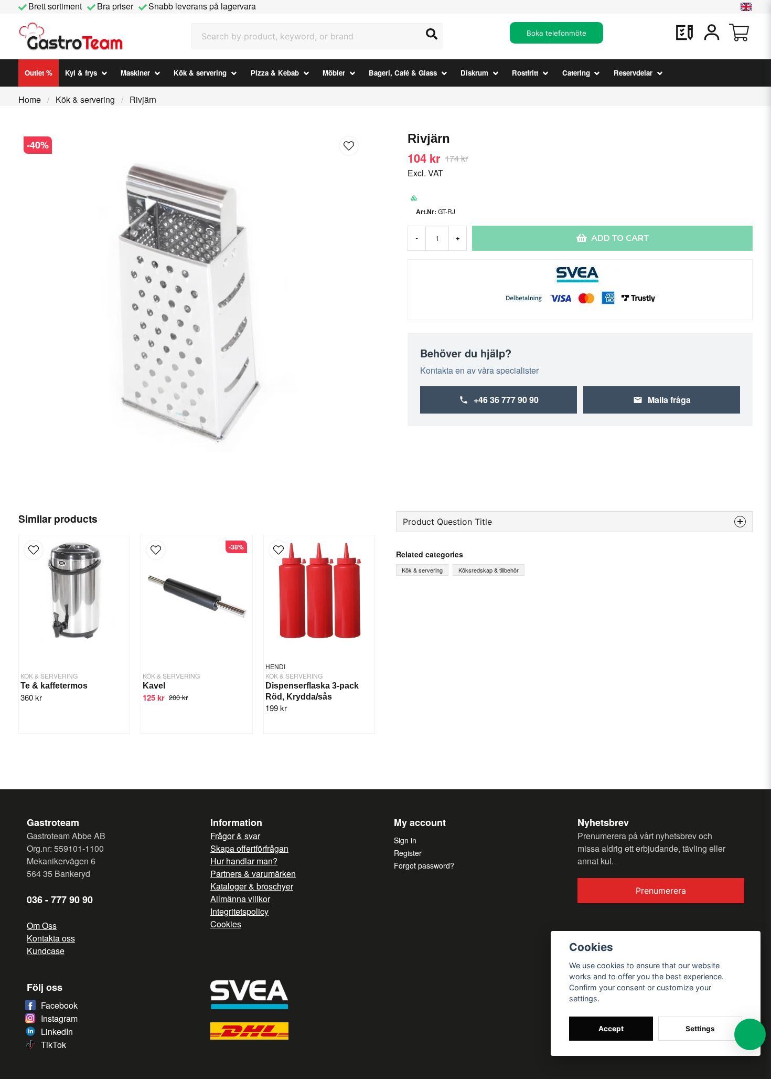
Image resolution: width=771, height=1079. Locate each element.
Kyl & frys (81, 73)
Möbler (334, 73)
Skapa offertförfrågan (249, 848)
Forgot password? (424, 865)
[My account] (711, 32)
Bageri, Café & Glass (403, 73)
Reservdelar (633, 73)
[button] (746, 7)
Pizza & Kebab (275, 73)
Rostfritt (525, 73)
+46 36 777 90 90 (506, 400)
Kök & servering (200, 73)
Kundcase (46, 951)
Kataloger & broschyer (251, 886)
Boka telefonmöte (556, 33)
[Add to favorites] (684, 32)
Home (29, 99)
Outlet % (38, 73)
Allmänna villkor (240, 899)
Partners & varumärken (253, 874)
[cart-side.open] (739, 32)
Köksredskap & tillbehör (488, 570)
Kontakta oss (51, 938)
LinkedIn (57, 1031)
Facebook (59, 1005)
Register (408, 853)
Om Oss (42, 925)
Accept (611, 1028)
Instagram (59, 1018)
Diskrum (474, 73)
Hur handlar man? (243, 861)
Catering (576, 73)
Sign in (405, 840)
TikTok (53, 1045)
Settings (700, 1028)
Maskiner (135, 73)
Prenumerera (661, 890)
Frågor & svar (235, 836)
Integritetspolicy (239, 911)
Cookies (225, 924)
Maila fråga (669, 400)
